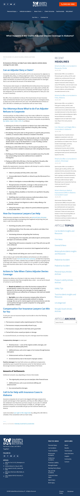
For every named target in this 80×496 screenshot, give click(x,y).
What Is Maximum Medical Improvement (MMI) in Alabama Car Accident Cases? (65, 192)
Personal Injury (11, 11)
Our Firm (34, 17)
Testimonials (60, 11)
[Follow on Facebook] (7, 4)
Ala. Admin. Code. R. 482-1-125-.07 (13, 121)
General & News (60, 245)
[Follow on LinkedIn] (17, 456)
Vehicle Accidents (25, 11)
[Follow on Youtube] (11, 4)
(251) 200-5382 (69, 4)
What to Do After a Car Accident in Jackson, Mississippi (66, 160)
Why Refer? (69, 11)
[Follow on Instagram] (4, 4)
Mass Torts (37, 11)
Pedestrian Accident (62, 259)
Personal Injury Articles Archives (24, 424)
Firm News (59, 239)
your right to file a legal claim (22, 413)
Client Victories (49, 11)
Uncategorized (60, 303)
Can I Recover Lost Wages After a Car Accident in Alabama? (65, 128)
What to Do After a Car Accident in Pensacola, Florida (66, 67)
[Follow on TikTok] (14, 4)
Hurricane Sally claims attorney (26, 259)
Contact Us (44, 17)
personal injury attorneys (39, 217)
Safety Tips (59, 288)
